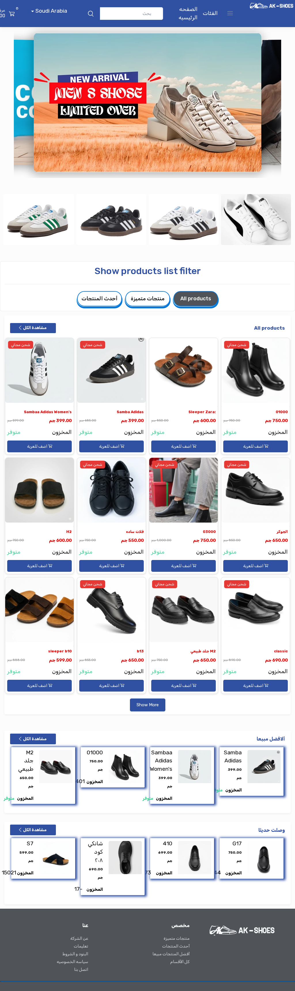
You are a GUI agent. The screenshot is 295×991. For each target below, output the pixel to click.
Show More (148, 704)
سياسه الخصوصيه (72, 961)
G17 (237, 843)
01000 (282, 412)
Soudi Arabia (50, 10)
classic (281, 651)
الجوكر (282, 531)
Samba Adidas (130, 412)
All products (195, 298)
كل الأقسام (180, 961)
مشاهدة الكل (34, 327)
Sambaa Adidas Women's (48, 412)
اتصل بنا (81, 969)
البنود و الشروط (75, 954)
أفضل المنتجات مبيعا (171, 954)
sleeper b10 (60, 651)
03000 (209, 531)
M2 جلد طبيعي (203, 651)
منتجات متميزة (147, 298)
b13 (140, 651)
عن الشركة (79, 938)
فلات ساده (135, 531)
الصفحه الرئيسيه (188, 13)
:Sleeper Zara (202, 412)
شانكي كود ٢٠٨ (95, 851)
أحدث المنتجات (100, 298)
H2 (69, 531)
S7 (30, 843)
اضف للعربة (253, 446)
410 (167, 843)
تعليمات (81, 946)
